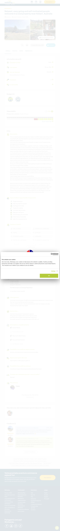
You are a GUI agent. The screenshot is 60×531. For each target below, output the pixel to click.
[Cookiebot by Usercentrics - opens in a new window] (52, 254)
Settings (53, 271)
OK (49, 275)
